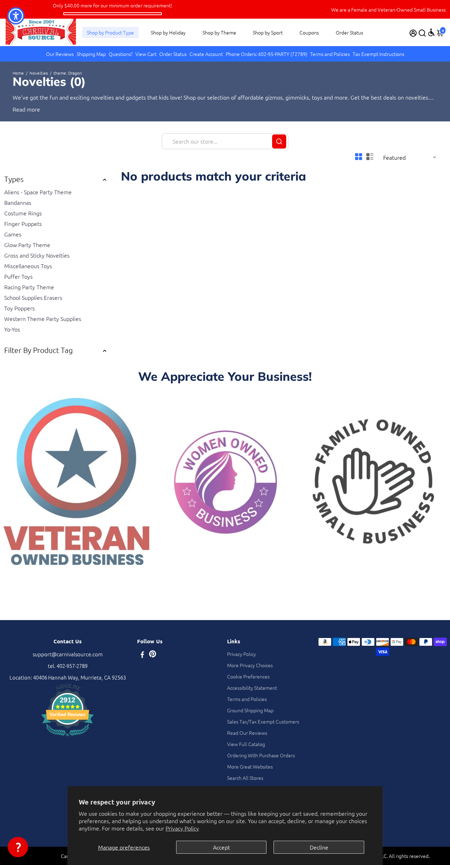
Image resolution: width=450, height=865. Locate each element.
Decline (319, 847)
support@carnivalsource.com (68, 654)
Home (18, 73)
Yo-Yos (12, 329)
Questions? (121, 53)
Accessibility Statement (252, 687)
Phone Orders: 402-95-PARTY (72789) (266, 53)
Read (19, 109)
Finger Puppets (23, 223)
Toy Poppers (19, 308)
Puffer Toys (18, 276)
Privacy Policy (182, 828)
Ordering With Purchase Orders (261, 755)
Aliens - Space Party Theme (38, 192)
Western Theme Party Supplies (42, 318)
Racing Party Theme (29, 287)
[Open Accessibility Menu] (431, 32)
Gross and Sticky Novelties (37, 255)
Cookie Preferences (248, 676)
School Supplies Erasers (33, 297)
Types (14, 179)
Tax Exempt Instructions (378, 53)
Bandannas (17, 202)
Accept (221, 847)
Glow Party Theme (27, 244)
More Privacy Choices (250, 665)
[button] (18, 847)
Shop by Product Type (110, 32)
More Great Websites (250, 766)
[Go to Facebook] (142, 655)
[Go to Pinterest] (152, 655)
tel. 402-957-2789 (68, 665)
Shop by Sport (268, 32)
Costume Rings (23, 213)
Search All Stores (245, 777)
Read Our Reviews (247, 732)
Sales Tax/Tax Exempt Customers (263, 721)
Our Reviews (60, 53)
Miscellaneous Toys (28, 266)
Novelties (39, 73)
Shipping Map (91, 53)
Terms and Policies (330, 53)
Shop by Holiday (168, 32)
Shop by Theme (219, 32)
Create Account (206, 53)
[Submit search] (279, 141)
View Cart (145, 53)
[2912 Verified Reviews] (67, 737)
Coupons (309, 32)
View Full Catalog (246, 743)
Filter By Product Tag (38, 350)
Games (12, 234)
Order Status (349, 32)
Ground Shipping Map (250, 710)
